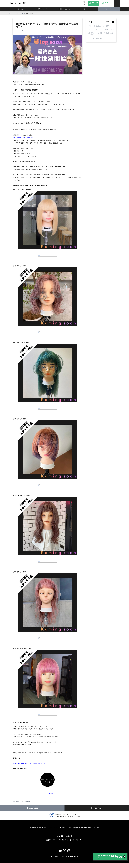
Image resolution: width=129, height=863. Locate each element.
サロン (88, 9)
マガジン (110, 9)
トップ (10, 13)
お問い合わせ (98, 808)
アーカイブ (44, 9)
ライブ (21, 9)
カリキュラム (66, 9)
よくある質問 (33, 808)
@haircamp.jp (17, 138)
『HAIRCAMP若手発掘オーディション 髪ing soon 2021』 (30, 763)
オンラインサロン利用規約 (56, 827)
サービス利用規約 (73, 827)
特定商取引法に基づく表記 (38, 827)
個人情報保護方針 (86, 827)
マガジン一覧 (19, 13)
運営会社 (96, 827)
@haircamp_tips (28, 138)
